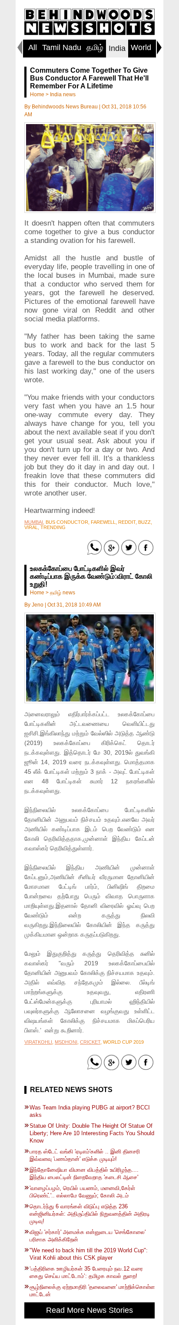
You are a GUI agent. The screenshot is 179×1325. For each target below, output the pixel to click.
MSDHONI (66, 1042)
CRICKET (90, 1042)
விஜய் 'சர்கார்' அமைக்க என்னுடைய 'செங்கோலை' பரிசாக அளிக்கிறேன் (88, 1236)
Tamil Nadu (61, 47)
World (141, 47)
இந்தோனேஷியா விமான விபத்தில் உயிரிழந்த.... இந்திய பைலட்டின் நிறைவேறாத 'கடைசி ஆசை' (84, 1173)
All (32, 47)
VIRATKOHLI (38, 1042)
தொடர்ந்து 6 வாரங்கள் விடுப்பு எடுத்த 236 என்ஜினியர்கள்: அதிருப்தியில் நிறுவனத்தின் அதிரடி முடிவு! (90, 1213)
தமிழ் (94, 47)
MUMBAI (33, 522)
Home (37, 94)
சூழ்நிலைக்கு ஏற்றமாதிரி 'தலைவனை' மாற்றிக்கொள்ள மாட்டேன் (92, 1291)
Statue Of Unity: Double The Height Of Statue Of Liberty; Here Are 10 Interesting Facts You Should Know (92, 1133)
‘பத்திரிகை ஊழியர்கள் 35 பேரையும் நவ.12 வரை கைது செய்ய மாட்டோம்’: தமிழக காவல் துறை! (86, 1272)
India (117, 48)
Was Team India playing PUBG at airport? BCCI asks (90, 1111)
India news (63, 94)
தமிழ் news (62, 593)
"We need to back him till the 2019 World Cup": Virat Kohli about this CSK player (89, 1254)
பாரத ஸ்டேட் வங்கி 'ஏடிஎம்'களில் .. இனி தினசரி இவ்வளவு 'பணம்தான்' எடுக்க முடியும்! (85, 1155)
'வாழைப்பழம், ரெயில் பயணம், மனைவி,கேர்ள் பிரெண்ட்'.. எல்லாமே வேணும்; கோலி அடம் (82, 1192)
